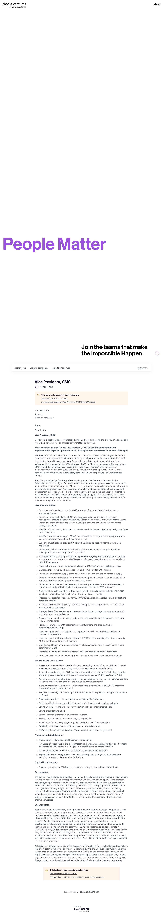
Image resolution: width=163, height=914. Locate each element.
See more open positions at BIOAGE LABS (81, 892)
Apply (37, 425)
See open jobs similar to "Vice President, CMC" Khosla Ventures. (68, 402)
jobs (20, 368)
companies (39, 368)
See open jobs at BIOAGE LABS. (54, 398)
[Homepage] (14, 4)
